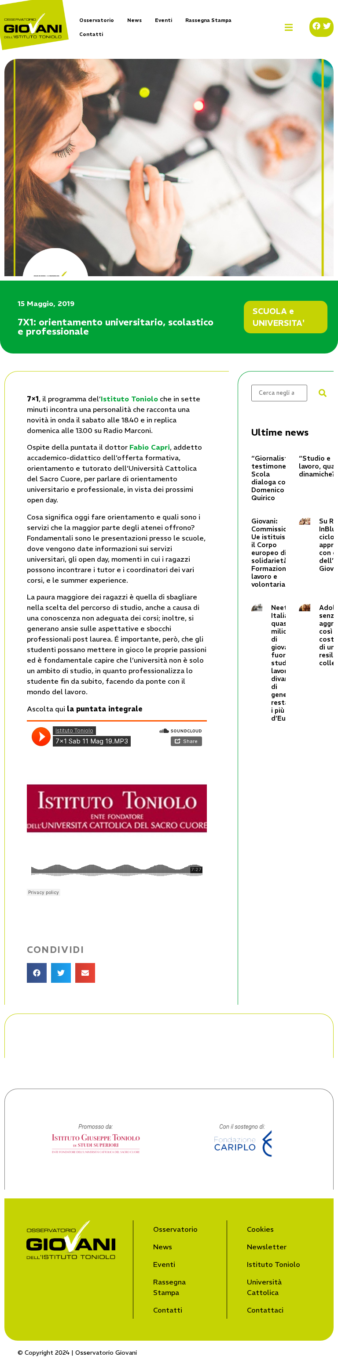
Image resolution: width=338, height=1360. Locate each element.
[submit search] (323, 393)
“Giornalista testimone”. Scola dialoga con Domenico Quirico (271, 478)
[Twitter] (327, 26)
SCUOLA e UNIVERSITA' (279, 317)
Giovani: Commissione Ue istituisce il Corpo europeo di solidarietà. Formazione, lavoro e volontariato (273, 552)
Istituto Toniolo (129, 398)
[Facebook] (316, 26)
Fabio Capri (149, 447)
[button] (289, 27)
